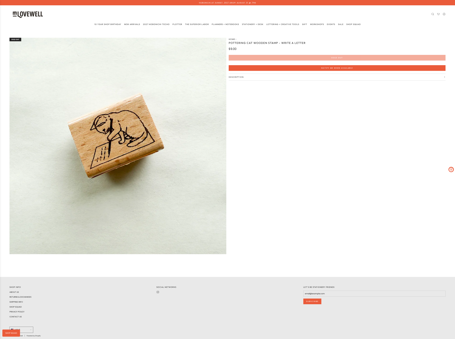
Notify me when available (337, 68)
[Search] (433, 14)
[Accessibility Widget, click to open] (451, 169)
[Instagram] (158, 292)
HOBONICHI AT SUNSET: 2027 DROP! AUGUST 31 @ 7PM (227, 2)
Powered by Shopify (34, 336)
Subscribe (312, 301)
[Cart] (438, 14)
